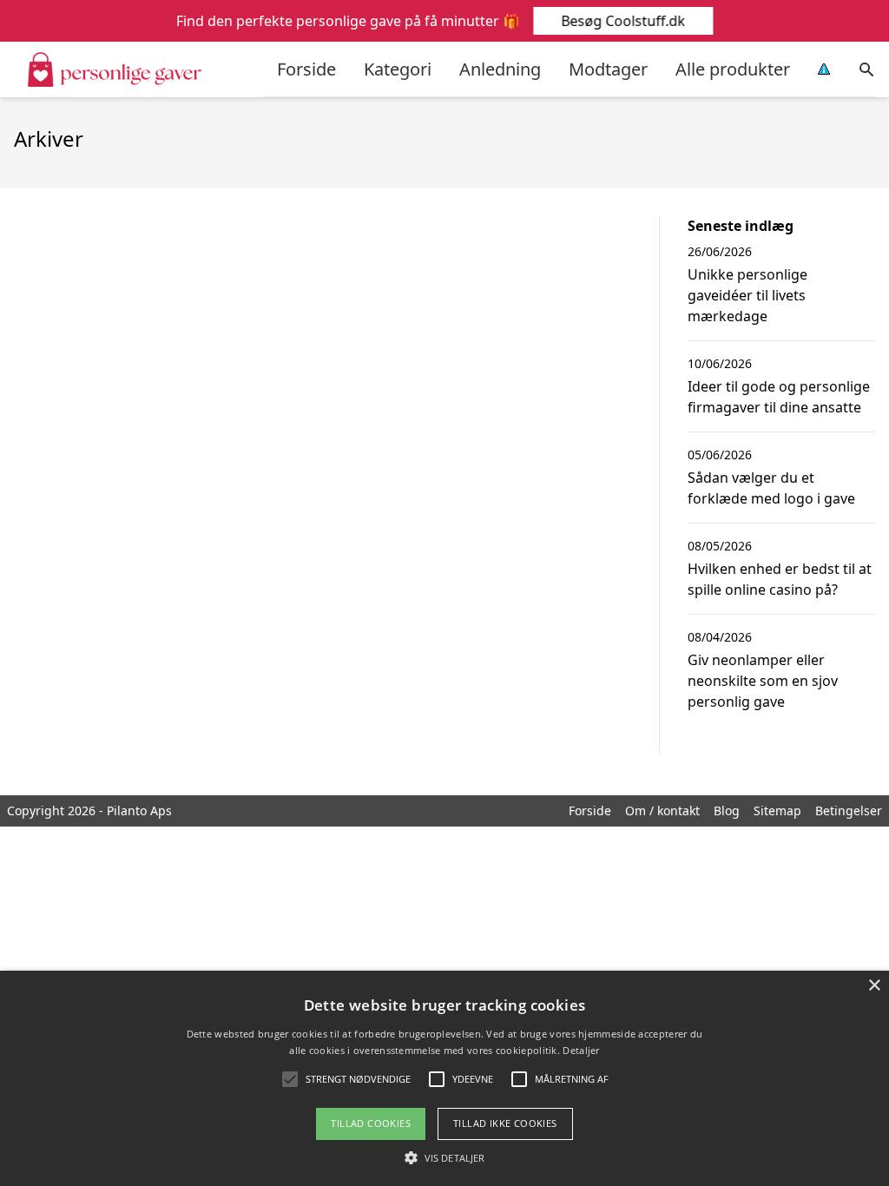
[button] (444, 1157)
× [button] (873, 985)
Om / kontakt (662, 810)
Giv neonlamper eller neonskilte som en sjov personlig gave (763, 680)
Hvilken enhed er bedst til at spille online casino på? (780, 579)
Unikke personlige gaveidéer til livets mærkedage (747, 295)
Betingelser (848, 810)
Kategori (397, 69)
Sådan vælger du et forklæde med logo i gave (771, 488)
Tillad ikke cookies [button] (505, 1123)
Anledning (500, 69)
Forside (306, 69)
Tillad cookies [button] (371, 1123)
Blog (727, 810)
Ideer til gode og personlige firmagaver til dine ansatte (779, 397)
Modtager (608, 69)
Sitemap (777, 810)
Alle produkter (732, 69)
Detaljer (581, 1050)
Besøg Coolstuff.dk (623, 20)
